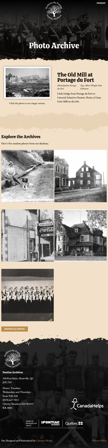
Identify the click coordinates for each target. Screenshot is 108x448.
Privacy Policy (99, 440)
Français (101, 3)
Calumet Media (44, 440)
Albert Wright (91, 85)
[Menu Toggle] (54, 25)
